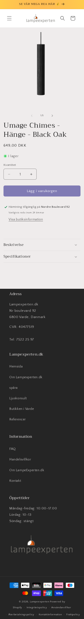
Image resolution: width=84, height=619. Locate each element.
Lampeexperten (39, 601)
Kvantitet (10, 165)
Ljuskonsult (18, 398)
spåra (13, 388)
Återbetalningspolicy (21, 614)
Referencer (17, 419)
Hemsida (16, 366)
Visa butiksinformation (26, 219)
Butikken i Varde (21, 409)
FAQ (12, 449)
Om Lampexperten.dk (25, 377)
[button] (9, 18)
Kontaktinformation (50, 614)
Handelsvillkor (20, 459)
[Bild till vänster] (32, 116)
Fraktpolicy (73, 614)
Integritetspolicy (37, 607)
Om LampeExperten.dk (26, 470)
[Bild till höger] (52, 116)
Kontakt (15, 481)
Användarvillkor (61, 607)
